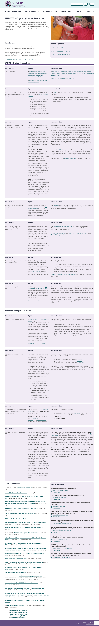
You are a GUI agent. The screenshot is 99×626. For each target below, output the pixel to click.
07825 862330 (56, 508)
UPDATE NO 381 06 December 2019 (60, 47)
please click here (41, 420)
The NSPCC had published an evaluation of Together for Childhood (23, 527)
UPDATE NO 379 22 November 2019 (60, 54)
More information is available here (37, 343)
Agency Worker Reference (17, 617)
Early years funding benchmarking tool (15, 572)
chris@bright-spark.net (59, 506)
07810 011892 (56, 499)
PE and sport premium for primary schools (16, 558)
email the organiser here (59, 235)
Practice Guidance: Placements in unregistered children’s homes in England (26, 522)
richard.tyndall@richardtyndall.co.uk (62, 548)
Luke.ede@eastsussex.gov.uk (60, 490)
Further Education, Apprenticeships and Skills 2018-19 (20, 513)
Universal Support (50, 11)
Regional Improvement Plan (24, 487)
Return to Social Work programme (60, 149)
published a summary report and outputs (30, 576)
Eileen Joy (22, 597)
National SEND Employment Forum (63, 226)
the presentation (35, 271)
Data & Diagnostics (32, 11)
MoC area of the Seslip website (15, 605)
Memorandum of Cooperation (18, 610)
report (55, 92)
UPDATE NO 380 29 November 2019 (60, 51)
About (7, 11)
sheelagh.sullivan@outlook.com (61, 557)
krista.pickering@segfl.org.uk (60, 515)
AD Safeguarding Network (71, 158)
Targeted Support (67, 11)
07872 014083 (56, 516)
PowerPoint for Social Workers (18, 612)
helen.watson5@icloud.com (60, 497)
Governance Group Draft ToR (18, 616)
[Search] (86, 4)
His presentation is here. (34, 301)
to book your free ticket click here (77, 233)
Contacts (90, 11)
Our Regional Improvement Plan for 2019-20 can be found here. (21, 59)
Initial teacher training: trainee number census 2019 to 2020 (21, 508)
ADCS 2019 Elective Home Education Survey (17, 519)
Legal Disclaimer (90, 624)
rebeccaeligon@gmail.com (60, 539)
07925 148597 (56, 492)
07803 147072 (56, 532)
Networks (80, 11)
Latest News (17, 11)
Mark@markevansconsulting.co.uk (62, 530)
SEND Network (77, 413)
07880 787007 (56, 550)
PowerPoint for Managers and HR (19, 614)
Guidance (56, 205)
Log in (91, 4)
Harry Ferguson (13, 597)
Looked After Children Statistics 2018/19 (63, 78)
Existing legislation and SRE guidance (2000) (63, 274)
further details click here (59, 233)
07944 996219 (56, 541)
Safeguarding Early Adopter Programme (25, 532)
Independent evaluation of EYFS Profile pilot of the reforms (21, 583)
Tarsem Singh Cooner (41, 595)
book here (80, 359)
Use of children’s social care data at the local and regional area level (24, 562)
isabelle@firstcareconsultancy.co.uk (62, 523)
